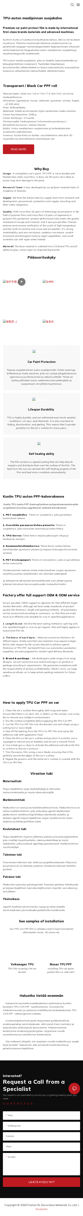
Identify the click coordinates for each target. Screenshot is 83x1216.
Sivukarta (41, 1209)
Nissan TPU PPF (61, 964)
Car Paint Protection (42, 361)
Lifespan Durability (41, 409)
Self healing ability (41, 453)
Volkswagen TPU (22, 964)
